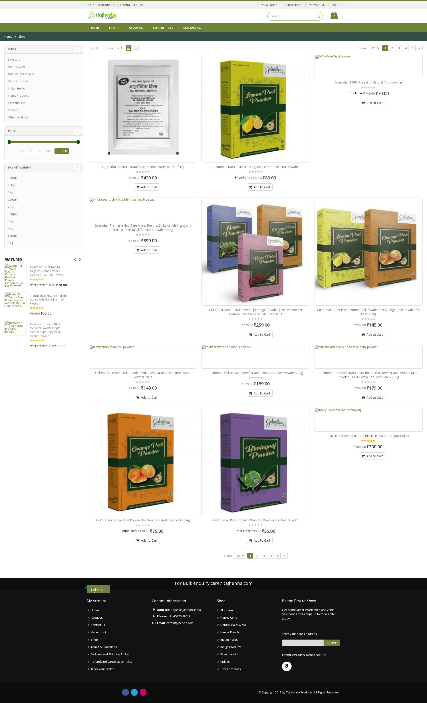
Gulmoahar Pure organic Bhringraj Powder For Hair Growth (255, 520)
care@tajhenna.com (231, 583)
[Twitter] (134, 692)
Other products (18, 117)
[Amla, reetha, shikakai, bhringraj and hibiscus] (143, 209)
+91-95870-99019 (179, 616)
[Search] (318, 16)
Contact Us (192, 28)
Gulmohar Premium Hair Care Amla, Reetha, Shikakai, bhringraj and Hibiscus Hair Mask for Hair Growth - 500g (143, 227)
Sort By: (94, 48)
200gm (12, 199)
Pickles (12, 110)
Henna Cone (16, 67)
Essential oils (17, 103)
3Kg (10, 221)
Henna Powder (18, 81)
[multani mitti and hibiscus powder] (255, 356)
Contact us (98, 625)
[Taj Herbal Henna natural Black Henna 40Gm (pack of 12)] (143, 108)
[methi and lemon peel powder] (143, 356)
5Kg (10, 243)
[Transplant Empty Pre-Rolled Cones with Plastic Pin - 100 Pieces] (15, 300)
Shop (113, 28)
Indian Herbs (16, 88)
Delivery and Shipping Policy (110, 654)
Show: (363, 48)
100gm (12, 178)
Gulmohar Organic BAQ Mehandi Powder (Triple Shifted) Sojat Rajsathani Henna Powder (45, 330)
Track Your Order (102, 669)
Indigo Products (18, 95)
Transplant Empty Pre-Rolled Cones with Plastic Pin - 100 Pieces (48, 299)
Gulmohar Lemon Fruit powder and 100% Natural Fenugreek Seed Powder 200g (142, 375)
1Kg (10, 192)
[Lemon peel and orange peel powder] (368, 251)
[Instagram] (143, 692)
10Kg (11, 185)
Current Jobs (163, 28)
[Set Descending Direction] (121, 48)
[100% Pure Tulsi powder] (368, 66)
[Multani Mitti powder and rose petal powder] (368, 356)
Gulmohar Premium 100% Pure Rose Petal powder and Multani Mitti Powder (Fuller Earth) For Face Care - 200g (368, 375)
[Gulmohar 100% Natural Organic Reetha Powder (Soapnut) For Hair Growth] (15, 275)
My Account (269, 4)
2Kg (10, 207)
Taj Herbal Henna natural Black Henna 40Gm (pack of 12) (143, 167)
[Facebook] (125, 692)
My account (98, 632)
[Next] (420, 48)
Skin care (14, 59)
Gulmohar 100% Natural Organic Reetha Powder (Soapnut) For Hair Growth (46, 271)
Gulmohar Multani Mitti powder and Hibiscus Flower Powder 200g (255, 373)
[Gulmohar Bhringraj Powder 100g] (255, 461)
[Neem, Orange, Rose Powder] (255, 251)
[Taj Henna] (102, 16)
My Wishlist (316, 4)
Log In (336, 4)
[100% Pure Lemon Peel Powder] (255, 108)
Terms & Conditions (104, 647)
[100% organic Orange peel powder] (143, 461)
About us (97, 618)
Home (8, 37)
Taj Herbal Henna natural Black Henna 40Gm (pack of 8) (368, 436)
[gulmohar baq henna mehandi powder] (15, 328)
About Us (136, 28)
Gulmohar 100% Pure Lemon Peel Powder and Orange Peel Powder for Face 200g (368, 312)
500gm (12, 236)
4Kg (10, 228)
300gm (12, 214)
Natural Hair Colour (21, 74)
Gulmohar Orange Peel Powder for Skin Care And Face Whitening (143, 520)
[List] (136, 48)
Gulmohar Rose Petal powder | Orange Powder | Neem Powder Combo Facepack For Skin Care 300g (255, 312)
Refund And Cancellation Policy (112, 662)
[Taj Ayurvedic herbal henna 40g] (368, 419)
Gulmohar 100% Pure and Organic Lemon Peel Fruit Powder (255, 167)
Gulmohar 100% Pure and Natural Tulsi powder (368, 82)
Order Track (293, 4)
